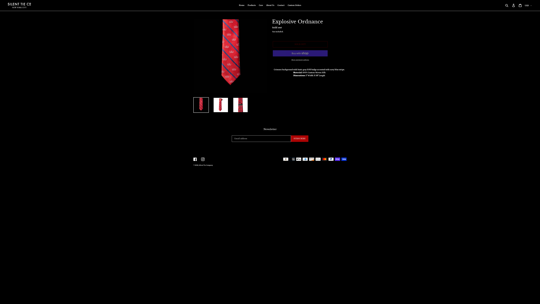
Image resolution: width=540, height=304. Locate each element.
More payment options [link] (300, 60)
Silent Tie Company (206, 165)
